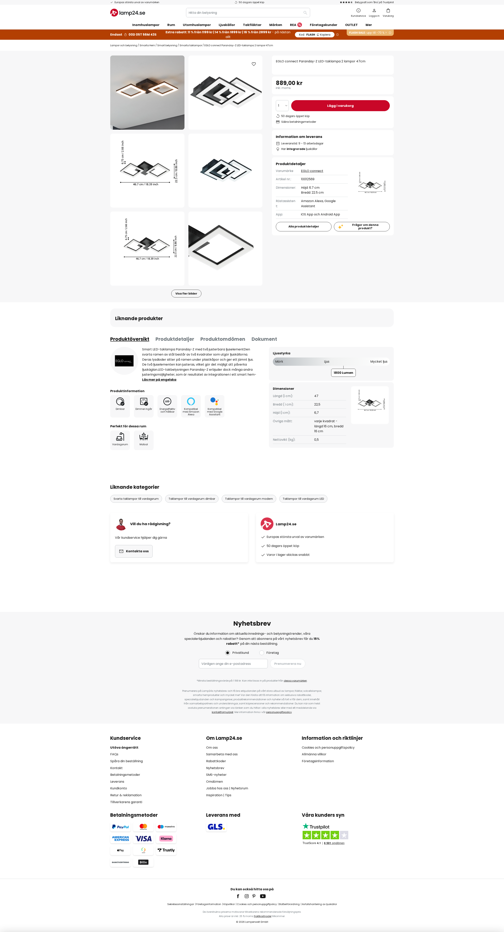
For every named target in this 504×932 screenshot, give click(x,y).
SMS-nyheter (216, 774)
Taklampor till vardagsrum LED (303, 499)
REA (293, 25)
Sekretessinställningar (180, 904)
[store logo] (127, 13)
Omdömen (214, 781)
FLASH (314, 35)
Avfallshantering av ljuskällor (319, 904)
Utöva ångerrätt (124, 747)
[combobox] (248, 12)
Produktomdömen (222, 339)
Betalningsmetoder (125, 774)
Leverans (117, 781)
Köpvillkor (229, 904)
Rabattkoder (216, 761)
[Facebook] (240, 896)
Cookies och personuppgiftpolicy (257, 904)
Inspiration (214, 795)
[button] (147, 171)
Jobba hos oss (217, 788)
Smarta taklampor (191, 45)
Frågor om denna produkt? (365, 226)
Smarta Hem (147, 45)
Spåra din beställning (126, 761)
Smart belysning (167, 45)
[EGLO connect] (124, 361)
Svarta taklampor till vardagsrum (136, 499)
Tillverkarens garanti (126, 802)
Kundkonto (118, 788)
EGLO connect (312, 171)
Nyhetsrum (239, 788)
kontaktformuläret (222, 712)
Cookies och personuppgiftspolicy (328, 747)
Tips (228, 795)
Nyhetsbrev (215, 768)
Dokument (264, 339)
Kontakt (116, 768)
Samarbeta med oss (222, 754)
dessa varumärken (295, 680)
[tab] (129, 339)
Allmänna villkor (314, 754)
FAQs (114, 754)
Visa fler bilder (186, 294)
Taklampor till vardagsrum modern (249, 499)
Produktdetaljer (175, 339)
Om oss (212, 747)
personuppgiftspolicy (279, 712)
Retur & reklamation (126, 795)
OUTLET (351, 25)
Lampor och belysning (123, 45)
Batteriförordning (289, 904)
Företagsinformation (318, 761)
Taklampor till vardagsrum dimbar (192, 499)
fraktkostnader (262, 916)
